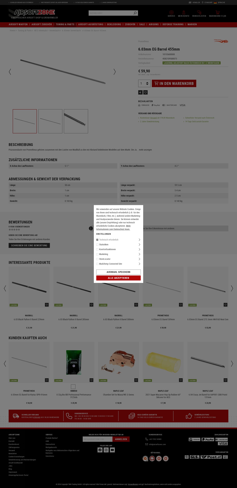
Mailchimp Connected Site (110, 263)
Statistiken (103, 244)
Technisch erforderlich (108, 239)
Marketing (103, 254)
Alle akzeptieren (118, 278)
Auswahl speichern (118, 272)
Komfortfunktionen (107, 249)
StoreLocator (104, 259)
